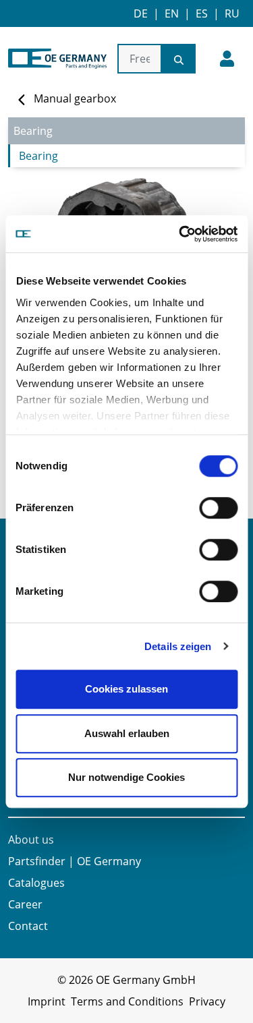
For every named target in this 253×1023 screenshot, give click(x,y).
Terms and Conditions (127, 1001)
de (141, 13)
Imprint (46, 1001)
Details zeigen (177, 646)
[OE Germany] (57, 59)
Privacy (207, 1001)
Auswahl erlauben (126, 733)
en (172, 13)
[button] (227, 59)
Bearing (38, 155)
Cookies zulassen (126, 689)
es (202, 13)
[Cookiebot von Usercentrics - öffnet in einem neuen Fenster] (180, 234)
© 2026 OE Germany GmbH (126, 979)
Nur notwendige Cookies (126, 777)
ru (232, 13)
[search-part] (179, 59)
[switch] (218, 508)
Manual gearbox (75, 98)
